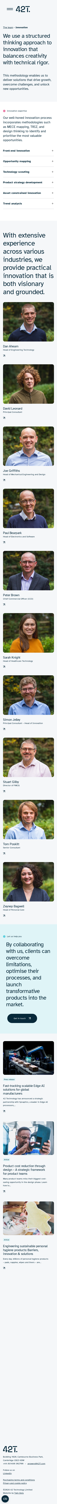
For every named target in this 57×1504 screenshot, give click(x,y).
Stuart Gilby (11, 782)
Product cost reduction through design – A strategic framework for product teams (24, 1170)
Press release (9, 1079)
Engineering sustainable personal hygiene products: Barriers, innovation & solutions (25, 1250)
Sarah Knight (11, 657)
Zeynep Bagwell (13, 906)
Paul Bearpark (12, 533)
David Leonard (12, 408)
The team (8, 27)
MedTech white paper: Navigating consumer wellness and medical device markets (25, 1333)
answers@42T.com (36, 1463)
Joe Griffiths (11, 471)
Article (6, 1160)
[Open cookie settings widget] (5, 1498)
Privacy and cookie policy (15, 1483)
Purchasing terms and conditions (19, 1480)
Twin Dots (19, 1493)
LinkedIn (7, 1473)
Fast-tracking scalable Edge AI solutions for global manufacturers (24, 1089)
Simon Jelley (11, 720)
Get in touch (20, 1018)
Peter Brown (11, 595)
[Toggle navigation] (10, 9)
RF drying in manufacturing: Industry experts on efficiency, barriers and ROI (23, 1413)
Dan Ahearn (10, 346)
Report (6, 1322)
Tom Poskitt (11, 844)
